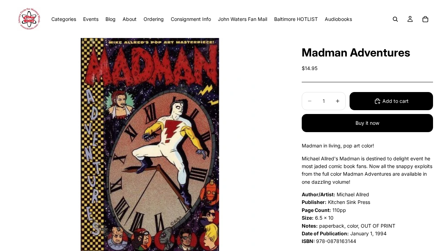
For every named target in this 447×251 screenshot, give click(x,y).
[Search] (395, 19)
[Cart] (425, 19)
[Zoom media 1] (149, 144)
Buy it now (367, 123)
